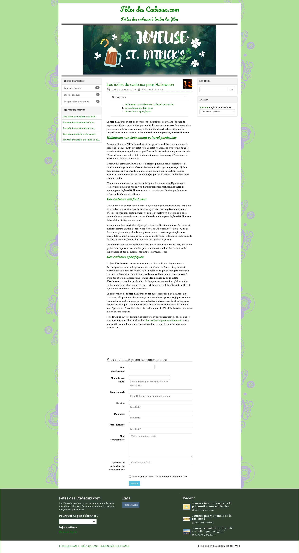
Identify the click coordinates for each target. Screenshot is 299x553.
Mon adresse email (118, 380)
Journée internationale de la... (79, 122)
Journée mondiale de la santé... (79, 134)
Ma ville (120, 403)
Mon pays (119, 414)
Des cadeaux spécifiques (138, 111)
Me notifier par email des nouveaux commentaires (159, 476)
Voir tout (204, 107)
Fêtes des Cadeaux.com (149, 13)
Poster (134, 483)
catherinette (131, 504)
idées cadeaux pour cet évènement (163, 320)
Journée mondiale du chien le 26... (81, 139)
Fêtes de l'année (81, 87)
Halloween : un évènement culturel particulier (149, 104)
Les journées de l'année (81, 101)
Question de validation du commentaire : (117, 466)
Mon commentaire (117, 438)
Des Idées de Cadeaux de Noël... (80, 116)
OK (231, 89)
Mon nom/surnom (118, 369)
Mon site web (117, 392)
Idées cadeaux (81, 94)
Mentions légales (68, 532)
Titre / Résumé (117, 424)
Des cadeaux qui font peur (139, 107)
